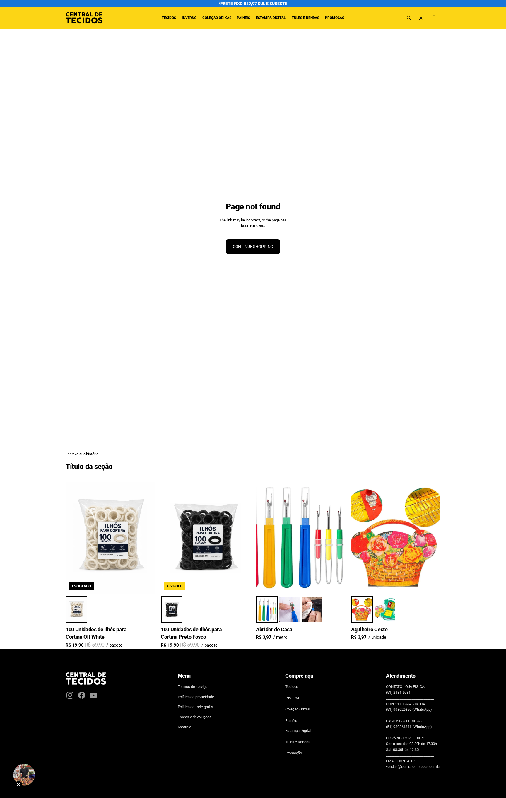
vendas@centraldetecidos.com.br (413, 766)
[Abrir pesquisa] (408, 17)
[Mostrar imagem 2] (289, 609)
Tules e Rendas (297, 742)
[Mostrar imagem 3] (312, 609)
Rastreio (184, 727)
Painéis (291, 720)
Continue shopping (253, 246)
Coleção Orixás (297, 709)
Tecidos (291, 686)
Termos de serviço (193, 686)
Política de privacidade (196, 697)
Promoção (293, 753)
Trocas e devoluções (195, 717)
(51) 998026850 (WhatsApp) (409, 709)
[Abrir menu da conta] (421, 17)
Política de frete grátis (195, 707)
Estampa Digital (298, 730)
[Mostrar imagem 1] (76, 609)
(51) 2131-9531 (398, 692)
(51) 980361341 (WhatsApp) (409, 726)
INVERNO (293, 698)
